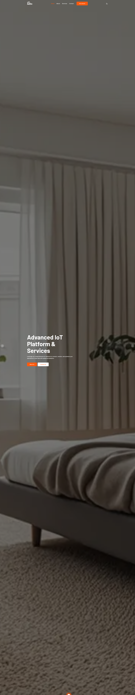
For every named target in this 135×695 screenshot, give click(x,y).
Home (52, 3)
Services (64, 3)
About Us (32, 361)
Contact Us (43, 361)
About (58, 3)
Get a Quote (82, 3)
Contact (71, 3)
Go (29, 3)
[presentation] (2, 346)
